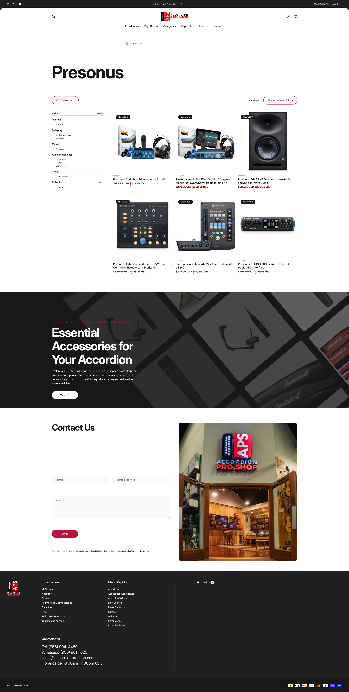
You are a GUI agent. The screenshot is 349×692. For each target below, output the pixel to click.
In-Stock (56, 119)
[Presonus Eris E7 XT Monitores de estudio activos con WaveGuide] (267, 141)
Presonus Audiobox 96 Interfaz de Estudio (139, 179)
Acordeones (114, 589)
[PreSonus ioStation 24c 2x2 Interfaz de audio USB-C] (205, 226)
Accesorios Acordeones (121, 593)
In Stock (59, 124)
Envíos (45, 598)
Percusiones (115, 621)
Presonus (59, 149)
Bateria (112, 612)
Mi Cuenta (47, 589)
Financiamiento (116, 625)
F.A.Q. (45, 612)
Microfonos (60, 166)
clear (101, 182)
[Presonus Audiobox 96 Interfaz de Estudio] (142, 141)
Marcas (56, 144)
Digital (58, 163)
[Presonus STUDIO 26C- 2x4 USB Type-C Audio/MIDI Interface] (267, 226)
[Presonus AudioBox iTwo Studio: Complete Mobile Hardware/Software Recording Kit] (205, 141)
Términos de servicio (53, 621)
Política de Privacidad (53, 616)
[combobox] (328, 4)
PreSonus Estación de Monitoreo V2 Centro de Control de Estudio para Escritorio (142, 266)
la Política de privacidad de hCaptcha (111, 551)
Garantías (47, 607)
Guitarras (113, 616)
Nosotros (47, 593)
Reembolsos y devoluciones (57, 602)
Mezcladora (60, 159)
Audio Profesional (63, 135)
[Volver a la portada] (126, 43)
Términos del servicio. (140, 551)
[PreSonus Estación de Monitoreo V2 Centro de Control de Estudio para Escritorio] (142, 226)
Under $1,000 (61, 176)
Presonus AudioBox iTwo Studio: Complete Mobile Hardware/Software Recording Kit (203, 181)
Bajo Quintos (115, 602)
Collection (57, 182)
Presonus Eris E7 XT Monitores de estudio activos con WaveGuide (264, 181)
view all (100, 113)
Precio (55, 171)
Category (57, 130)
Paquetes (59, 138)
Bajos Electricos (116, 607)
